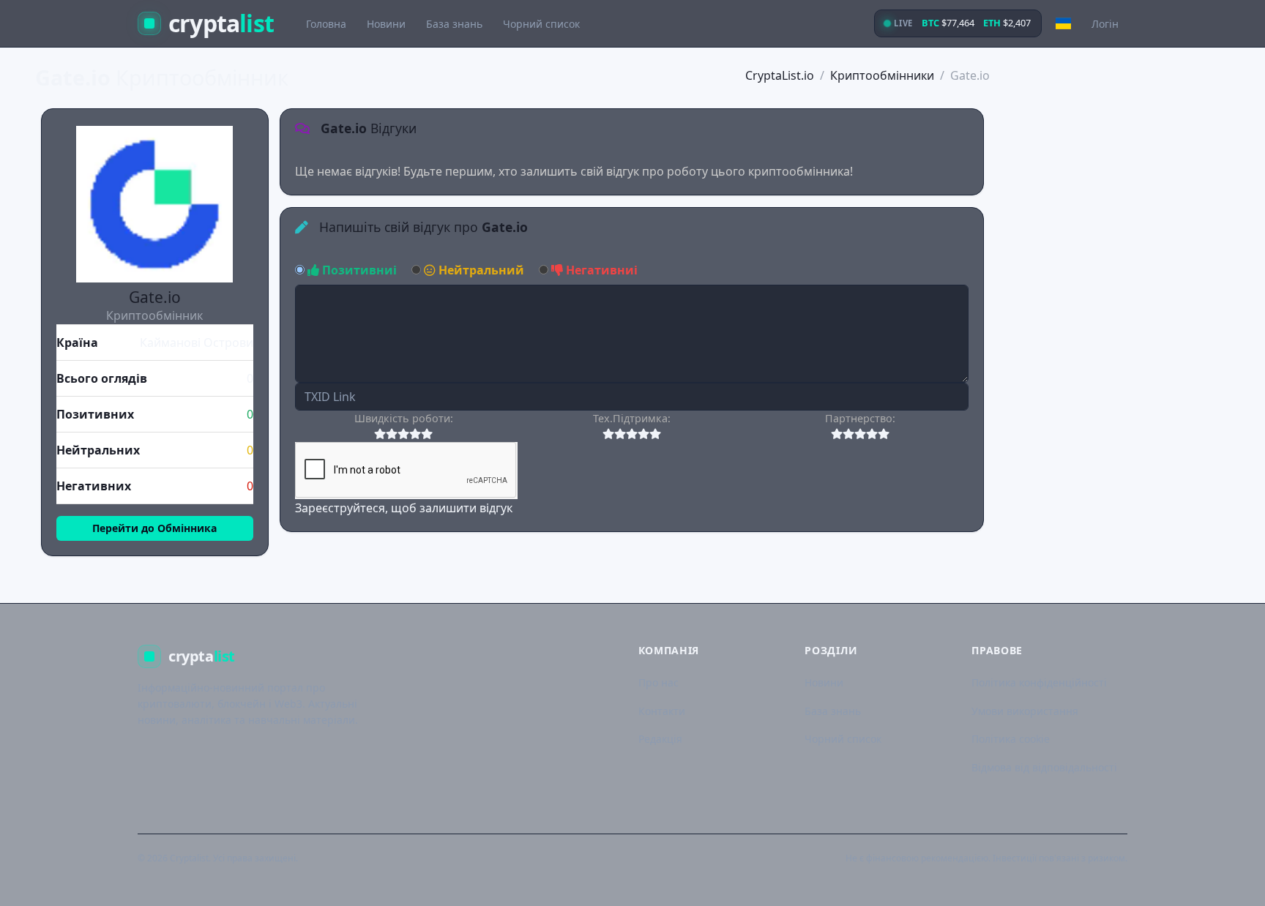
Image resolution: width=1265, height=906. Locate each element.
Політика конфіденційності (1039, 682)
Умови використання (1024, 711)
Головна (326, 24)
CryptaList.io (779, 75)
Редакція (660, 739)
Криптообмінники (882, 75)
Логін (1105, 24)
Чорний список (541, 24)
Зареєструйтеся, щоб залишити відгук (403, 508)
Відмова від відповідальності (1044, 767)
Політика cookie (1010, 739)
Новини (386, 24)
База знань (454, 24)
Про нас (658, 682)
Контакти (661, 711)
